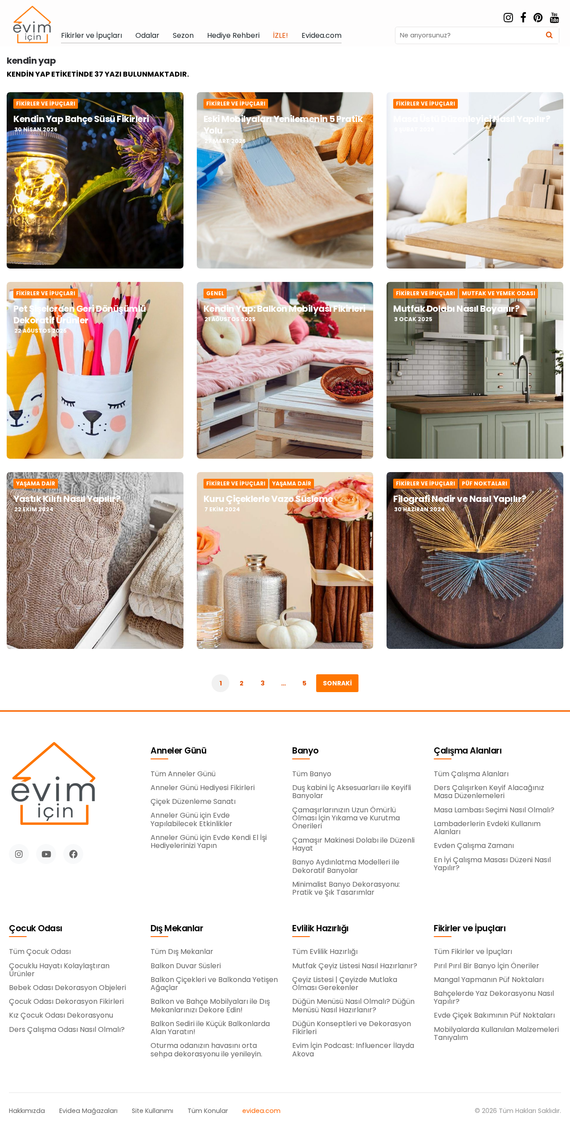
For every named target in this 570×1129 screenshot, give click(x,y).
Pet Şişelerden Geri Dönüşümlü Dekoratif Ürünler (79, 314)
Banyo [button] (305, 751)
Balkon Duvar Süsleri (186, 966)
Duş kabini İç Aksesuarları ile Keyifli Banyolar (351, 792)
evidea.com (261, 1111)
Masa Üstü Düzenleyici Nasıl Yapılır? (471, 119)
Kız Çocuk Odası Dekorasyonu (61, 1015)
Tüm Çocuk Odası (40, 952)
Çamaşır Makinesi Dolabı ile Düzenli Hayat (353, 844)
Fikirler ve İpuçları (91, 36)
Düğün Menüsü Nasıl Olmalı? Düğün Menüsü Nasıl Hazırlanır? (353, 1006)
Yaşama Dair (35, 484)
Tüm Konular (207, 1111)
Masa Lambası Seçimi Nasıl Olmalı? (494, 810)
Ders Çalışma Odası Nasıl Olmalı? (67, 1030)
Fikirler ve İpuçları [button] (469, 928)
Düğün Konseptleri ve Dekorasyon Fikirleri (351, 1028)
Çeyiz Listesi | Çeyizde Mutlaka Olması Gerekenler (344, 984)
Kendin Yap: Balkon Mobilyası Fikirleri (285, 308)
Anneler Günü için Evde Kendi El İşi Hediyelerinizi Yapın (209, 842)
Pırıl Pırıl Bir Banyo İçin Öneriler (486, 966)
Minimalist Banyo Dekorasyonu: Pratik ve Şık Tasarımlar (346, 888)
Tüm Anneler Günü (183, 774)
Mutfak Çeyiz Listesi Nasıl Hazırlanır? (354, 966)
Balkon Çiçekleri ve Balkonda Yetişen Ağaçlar (214, 984)
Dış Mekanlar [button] (177, 928)
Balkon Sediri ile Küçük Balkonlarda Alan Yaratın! (210, 1028)
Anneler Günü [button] (178, 751)
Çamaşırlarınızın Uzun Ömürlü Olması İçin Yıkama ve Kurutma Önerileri (346, 818)
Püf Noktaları (484, 484)
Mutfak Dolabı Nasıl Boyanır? (456, 308)
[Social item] (508, 17)
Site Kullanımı (152, 1111)
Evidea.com (321, 36)
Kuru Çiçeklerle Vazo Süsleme (268, 499)
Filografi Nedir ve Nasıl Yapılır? (459, 499)
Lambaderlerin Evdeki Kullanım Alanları (487, 828)
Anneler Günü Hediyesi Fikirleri (203, 788)
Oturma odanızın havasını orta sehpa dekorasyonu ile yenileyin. (206, 1050)
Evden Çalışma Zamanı (474, 846)
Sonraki (337, 683)
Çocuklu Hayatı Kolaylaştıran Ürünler (59, 970)
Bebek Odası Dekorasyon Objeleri (67, 988)
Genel (215, 293)
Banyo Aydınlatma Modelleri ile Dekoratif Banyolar (345, 866)
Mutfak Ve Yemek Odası (498, 293)
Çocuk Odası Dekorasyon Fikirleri (66, 1002)
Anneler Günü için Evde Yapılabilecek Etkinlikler (191, 819)
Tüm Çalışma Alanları (471, 774)
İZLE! (280, 36)
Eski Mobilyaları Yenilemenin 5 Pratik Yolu (283, 125)
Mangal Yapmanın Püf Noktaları (489, 980)
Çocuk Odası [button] (35, 928)
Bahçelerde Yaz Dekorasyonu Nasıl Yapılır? (494, 998)
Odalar (147, 36)
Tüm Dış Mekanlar (182, 952)
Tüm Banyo (311, 774)
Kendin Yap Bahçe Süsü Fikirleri (81, 119)
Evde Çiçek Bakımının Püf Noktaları (494, 1015)
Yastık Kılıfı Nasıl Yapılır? (66, 499)
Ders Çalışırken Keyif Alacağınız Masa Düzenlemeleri (489, 792)
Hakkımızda (27, 1111)
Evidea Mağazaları (88, 1111)
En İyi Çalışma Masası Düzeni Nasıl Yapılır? (492, 864)
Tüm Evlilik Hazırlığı (325, 952)
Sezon (183, 36)
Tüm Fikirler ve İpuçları (473, 952)
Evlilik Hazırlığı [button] (320, 928)
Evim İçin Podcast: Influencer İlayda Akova (353, 1050)
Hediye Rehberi (233, 36)
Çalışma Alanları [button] (467, 751)
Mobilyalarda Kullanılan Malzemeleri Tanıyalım (496, 1034)
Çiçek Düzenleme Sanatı (193, 802)
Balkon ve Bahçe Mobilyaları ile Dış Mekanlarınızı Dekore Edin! (210, 1006)
